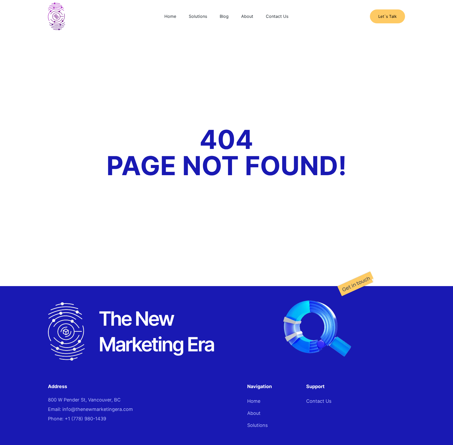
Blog (224, 16)
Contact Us (277, 16)
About (247, 16)
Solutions (198, 16)
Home (170, 16)
